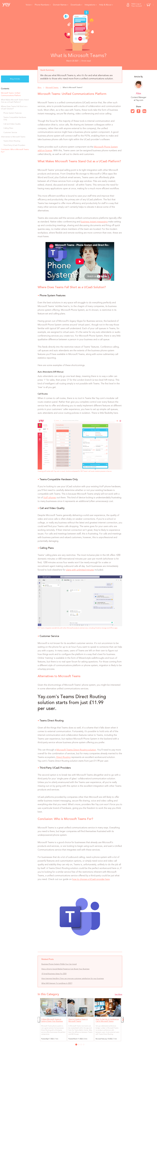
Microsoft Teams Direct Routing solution (76, 750)
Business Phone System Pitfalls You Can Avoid (59, 964)
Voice (28, 5)
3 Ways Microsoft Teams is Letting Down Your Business (52, 1020)
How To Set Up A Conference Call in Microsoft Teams (107, 1020)
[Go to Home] (7, 5)
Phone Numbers (42, 5)
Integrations (90, 5)
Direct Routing (63, 757)
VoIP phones (49, 498)
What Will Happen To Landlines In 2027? (56, 983)
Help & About (105, 5)
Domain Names (60, 5)
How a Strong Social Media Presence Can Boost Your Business (65, 969)
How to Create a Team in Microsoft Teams (78, 1020)
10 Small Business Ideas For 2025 (53, 974)
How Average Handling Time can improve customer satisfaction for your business (72, 978)
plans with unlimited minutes (80, 570)
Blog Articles (15, 79)
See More (118, 994)
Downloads (76, 5)
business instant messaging (94, 222)
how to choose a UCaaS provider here (91, 879)
